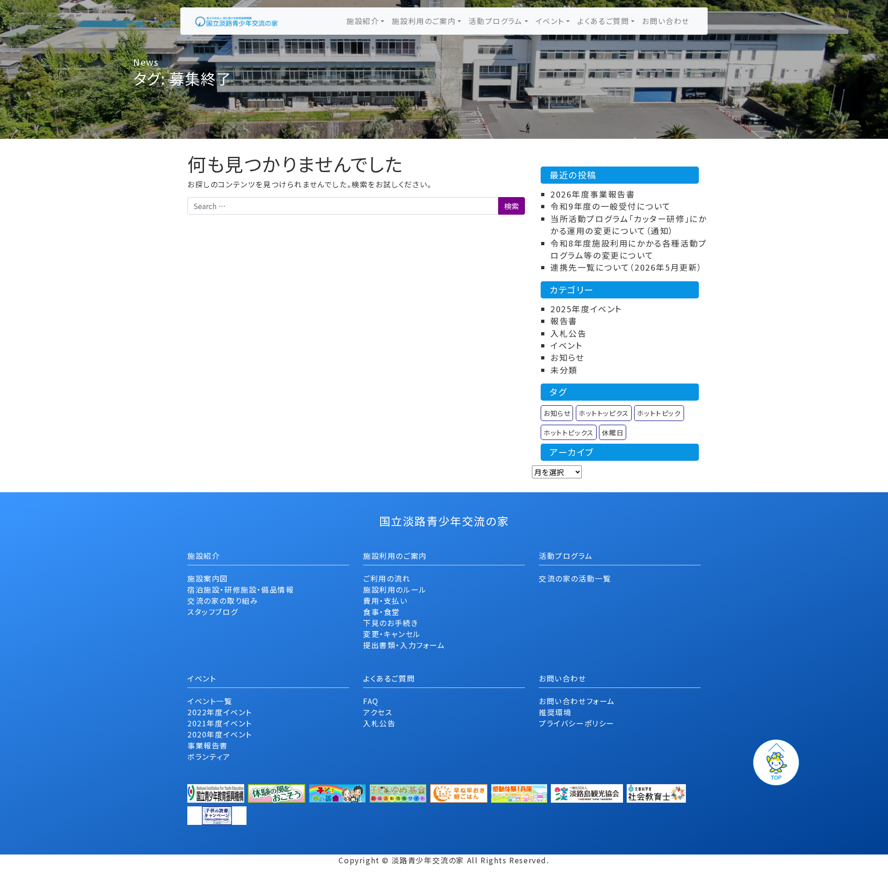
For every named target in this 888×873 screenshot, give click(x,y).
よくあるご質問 (603, 20)
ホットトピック (659, 413)
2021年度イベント (219, 723)
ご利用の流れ (387, 578)
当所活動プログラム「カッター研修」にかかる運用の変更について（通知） (628, 224)
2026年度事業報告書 (592, 194)
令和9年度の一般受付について (610, 206)
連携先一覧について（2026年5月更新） (626, 267)
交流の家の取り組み (222, 600)
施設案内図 (207, 578)
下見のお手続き (390, 622)
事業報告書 (207, 745)
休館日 (612, 432)
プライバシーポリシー (577, 723)
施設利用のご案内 (424, 20)
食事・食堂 (381, 611)
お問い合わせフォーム (577, 700)
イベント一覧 (210, 700)
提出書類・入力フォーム (404, 644)
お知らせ (567, 357)
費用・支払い (385, 600)
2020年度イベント (219, 734)
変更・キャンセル (392, 633)
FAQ (371, 700)
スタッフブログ (212, 611)
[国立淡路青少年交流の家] (236, 21)
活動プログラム (495, 20)
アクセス (377, 712)
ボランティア (209, 756)
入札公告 (568, 333)
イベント (550, 20)
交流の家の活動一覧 (575, 578)
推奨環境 (555, 712)
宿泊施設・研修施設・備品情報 (240, 589)
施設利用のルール (395, 589)
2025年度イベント (586, 309)
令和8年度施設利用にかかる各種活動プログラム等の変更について (628, 249)
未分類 (564, 370)
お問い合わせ (666, 20)
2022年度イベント (219, 712)
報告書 (564, 321)
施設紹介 (362, 20)
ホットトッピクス (604, 413)
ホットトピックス (568, 432)
